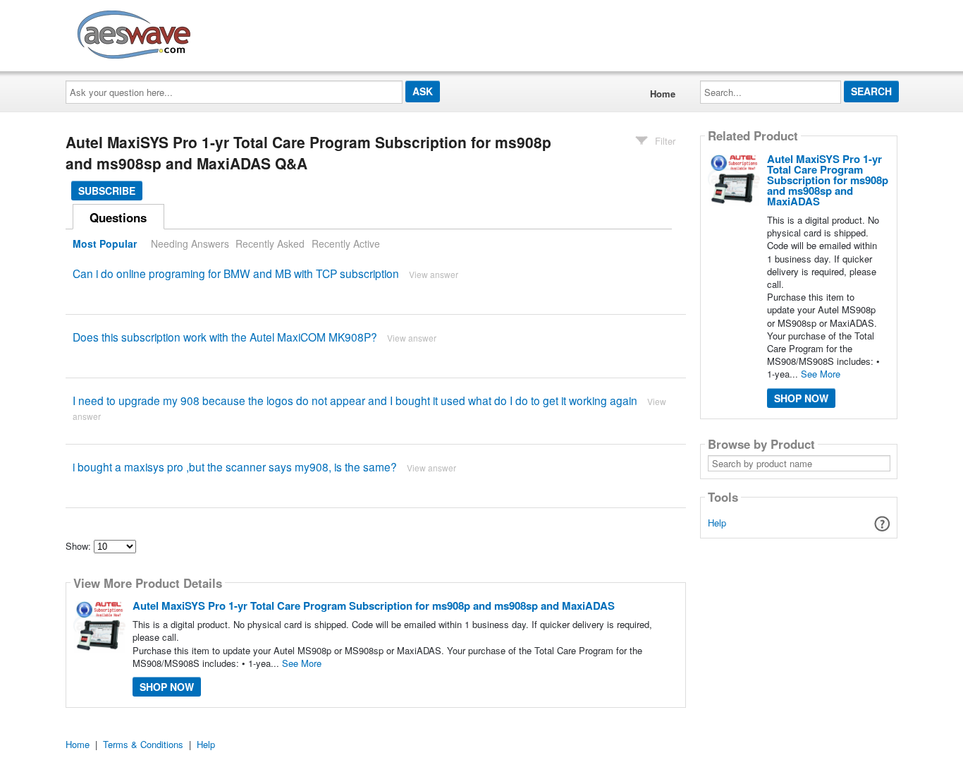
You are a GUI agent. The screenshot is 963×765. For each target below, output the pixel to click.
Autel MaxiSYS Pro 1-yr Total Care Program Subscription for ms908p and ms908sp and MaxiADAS (374, 605)
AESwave (237, 31)
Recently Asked (270, 243)
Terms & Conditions (143, 744)
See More (301, 663)
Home (662, 93)
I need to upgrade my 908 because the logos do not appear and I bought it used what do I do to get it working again (355, 400)
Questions (118, 217)
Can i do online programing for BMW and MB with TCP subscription (236, 273)
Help (717, 522)
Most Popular (105, 243)
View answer (433, 274)
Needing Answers (190, 243)
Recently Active (346, 243)
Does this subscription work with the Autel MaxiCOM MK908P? (225, 336)
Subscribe (106, 190)
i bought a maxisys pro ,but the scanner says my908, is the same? (235, 466)
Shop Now (167, 687)
